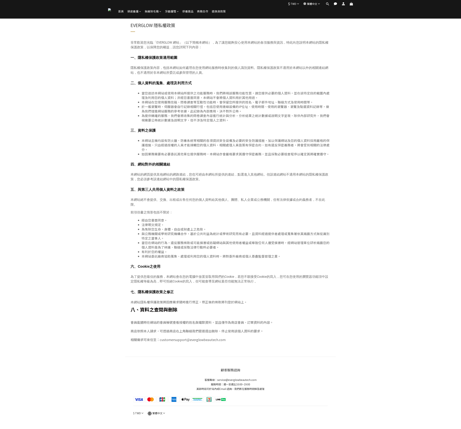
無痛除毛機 (152, 11)
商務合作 (202, 11)
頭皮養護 (132, 11)
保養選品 (187, 11)
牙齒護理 (170, 11)
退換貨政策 (219, 11)
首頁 (121, 11)
